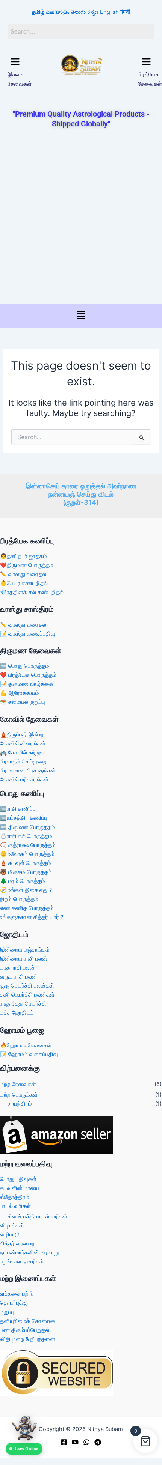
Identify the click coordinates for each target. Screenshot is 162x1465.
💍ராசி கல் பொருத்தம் (26, 836)
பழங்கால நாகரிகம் (22, 1261)
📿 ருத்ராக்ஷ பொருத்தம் (28, 845)
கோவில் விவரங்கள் (22, 743)
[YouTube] (75, 1442)
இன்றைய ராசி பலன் (23, 958)
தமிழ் (38, 12)
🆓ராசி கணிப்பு (18, 808)
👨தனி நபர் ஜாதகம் (23, 556)
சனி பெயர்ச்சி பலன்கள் (27, 994)
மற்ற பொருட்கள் (19, 1094)
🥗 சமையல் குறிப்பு (22, 702)
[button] (15, 62)
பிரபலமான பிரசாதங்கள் (28, 770)
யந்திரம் (22, 1103)
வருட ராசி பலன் (18, 976)
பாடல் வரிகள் (15, 1206)
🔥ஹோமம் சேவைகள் (26, 1045)
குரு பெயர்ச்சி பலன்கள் (27, 985)
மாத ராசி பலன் (17, 967)
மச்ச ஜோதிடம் (17, 1012)
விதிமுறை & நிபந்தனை (27, 1339)
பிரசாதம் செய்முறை (23, 761)
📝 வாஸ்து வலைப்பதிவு (27, 633)
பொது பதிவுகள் (18, 1179)
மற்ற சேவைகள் (18, 1084)
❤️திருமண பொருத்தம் (26, 565)
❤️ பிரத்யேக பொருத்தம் (28, 675)
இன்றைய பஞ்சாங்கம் (25, 949)
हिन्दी (125, 12)
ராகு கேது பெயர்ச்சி (23, 1003)
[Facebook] (64, 1442)
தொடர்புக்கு (14, 1302)
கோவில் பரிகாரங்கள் (24, 779)
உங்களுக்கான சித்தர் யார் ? (31, 917)
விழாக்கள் (12, 1225)
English (109, 12)
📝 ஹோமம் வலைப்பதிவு (29, 1054)
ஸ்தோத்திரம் (14, 1197)
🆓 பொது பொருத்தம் (24, 666)
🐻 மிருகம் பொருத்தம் (26, 872)
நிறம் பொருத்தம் (19, 899)
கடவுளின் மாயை (19, 1188)
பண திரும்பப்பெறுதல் (24, 1330)
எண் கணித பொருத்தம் (27, 908)
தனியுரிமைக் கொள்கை (27, 1321)
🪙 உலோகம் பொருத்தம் (27, 854)
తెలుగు (78, 12)
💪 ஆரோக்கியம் (19, 693)
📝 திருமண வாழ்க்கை (26, 684)
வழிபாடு (10, 1234)
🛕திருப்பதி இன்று (21, 734)
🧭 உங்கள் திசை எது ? (26, 890)
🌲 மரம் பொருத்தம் (22, 881)
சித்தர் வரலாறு (17, 1243)
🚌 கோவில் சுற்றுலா (23, 752)
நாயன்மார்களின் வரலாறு (29, 1252)
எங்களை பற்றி (16, 1293)
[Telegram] (97, 1442)
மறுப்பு (7, 1312)
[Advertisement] (81, 216)
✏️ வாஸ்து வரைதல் (23, 574)
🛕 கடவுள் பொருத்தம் (25, 863)
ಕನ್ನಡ (92, 12)
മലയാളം (57, 12)
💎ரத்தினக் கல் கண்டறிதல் (32, 592)
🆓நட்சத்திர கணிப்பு (23, 817)
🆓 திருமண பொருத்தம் (27, 827)
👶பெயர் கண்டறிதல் (24, 583)
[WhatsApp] (86, 1442)
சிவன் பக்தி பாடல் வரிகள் (37, 1216)
